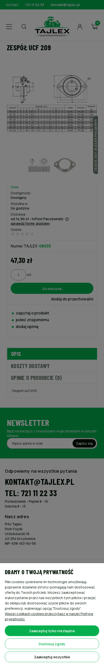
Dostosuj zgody (52, 644)
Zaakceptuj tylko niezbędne (52, 631)
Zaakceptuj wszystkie (52, 657)
